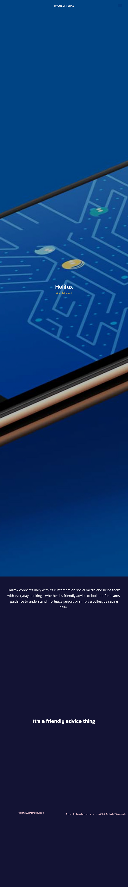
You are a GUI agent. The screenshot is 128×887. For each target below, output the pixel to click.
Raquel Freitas (64, 5)
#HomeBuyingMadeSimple (31, 813)
